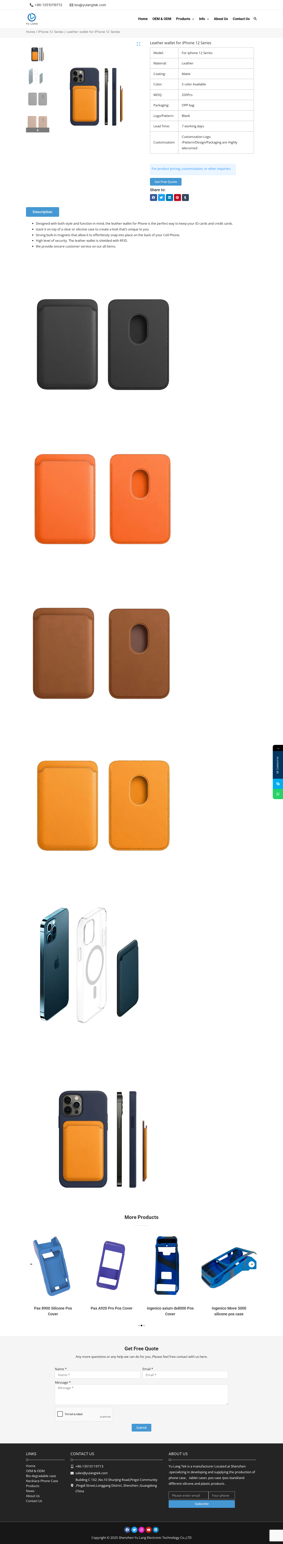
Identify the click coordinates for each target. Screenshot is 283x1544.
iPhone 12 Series (50, 32)
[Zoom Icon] (138, 44)
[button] (153, 197)
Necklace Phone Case (42, 1481)
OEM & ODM (161, 19)
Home (143, 19)
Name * (61, 1369)
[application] (192, 19)
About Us (221, 19)
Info (202, 19)
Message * (63, 1382)
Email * (147, 1369)
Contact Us (241, 19)
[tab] (42, 212)
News (30, 1491)
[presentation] (31, 1264)
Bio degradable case (41, 1476)
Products (183, 19)
